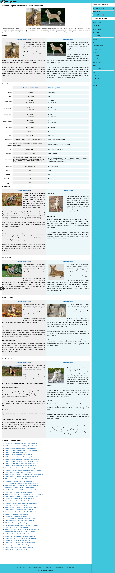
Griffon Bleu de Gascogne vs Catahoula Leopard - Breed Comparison (24, 474)
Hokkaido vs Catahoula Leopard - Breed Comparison (19, 487)
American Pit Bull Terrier (99, 69)
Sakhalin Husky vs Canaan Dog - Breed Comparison (19, 498)
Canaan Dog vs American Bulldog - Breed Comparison (20, 542)
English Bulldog (97, 29)
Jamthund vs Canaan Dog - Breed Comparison (18, 534)
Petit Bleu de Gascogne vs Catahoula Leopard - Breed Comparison (23, 490)
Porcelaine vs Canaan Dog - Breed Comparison (18, 516)
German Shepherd (98, 45)
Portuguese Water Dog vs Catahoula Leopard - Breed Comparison (23, 470)
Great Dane (96, 78)
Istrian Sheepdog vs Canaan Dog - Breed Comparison (20, 531)
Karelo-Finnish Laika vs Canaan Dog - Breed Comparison (21, 538)
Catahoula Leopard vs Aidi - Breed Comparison (18, 452)
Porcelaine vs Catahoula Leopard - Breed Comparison (20, 481)
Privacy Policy (21, 567)
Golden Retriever (97, 49)
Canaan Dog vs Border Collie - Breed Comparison (19, 545)
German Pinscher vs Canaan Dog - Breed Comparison (20, 501)
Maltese (95, 39)
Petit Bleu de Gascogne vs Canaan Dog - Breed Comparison (21, 525)
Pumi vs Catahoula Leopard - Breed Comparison (18, 492)
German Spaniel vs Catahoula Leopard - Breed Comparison (21, 476)
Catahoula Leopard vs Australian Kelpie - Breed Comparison (21, 461)
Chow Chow (96, 75)
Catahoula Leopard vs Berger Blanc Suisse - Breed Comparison (22, 459)
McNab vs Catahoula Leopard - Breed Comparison (19, 479)
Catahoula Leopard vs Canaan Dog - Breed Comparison (20, 465)
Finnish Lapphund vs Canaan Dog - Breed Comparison (20, 518)
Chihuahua (96, 55)
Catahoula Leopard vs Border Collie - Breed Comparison (20, 448)
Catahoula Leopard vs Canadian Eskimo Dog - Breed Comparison (23, 457)
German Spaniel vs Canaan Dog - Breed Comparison (19, 509)
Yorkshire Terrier (97, 26)
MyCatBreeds (70, 567)
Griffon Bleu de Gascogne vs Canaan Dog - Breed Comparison (22, 507)
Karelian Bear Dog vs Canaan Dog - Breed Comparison (20, 536)
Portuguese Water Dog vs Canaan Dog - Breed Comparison (21, 503)
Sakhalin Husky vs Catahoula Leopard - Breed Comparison (21, 443)
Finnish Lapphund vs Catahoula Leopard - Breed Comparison (22, 483)
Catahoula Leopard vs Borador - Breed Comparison (19, 454)
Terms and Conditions (35, 567)
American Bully (97, 62)
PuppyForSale (59, 567)
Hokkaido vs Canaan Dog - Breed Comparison (18, 523)
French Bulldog (97, 36)
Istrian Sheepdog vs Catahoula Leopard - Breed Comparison (21, 496)
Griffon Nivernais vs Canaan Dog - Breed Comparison (19, 520)
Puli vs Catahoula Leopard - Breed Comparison (18, 472)
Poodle (95, 82)
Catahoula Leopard (22, 39)
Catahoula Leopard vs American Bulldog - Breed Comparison (22, 446)
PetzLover (48, 567)
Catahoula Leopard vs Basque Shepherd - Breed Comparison (22, 463)
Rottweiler (95, 52)
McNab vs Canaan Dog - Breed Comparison (17, 514)
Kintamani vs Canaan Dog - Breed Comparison (18, 540)
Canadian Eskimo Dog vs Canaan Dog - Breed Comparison (21, 512)
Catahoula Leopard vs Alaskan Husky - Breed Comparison (21, 450)
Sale (29, 39)
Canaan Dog (66, 39)
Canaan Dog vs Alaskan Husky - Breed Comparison (19, 547)
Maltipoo (95, 85)
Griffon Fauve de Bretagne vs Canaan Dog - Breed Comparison (22, 529)
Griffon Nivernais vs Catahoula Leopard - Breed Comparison (21, 485)
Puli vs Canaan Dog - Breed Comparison (16, 505)
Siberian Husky (97, 22)
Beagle (95, 72)
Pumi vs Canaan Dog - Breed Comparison (16, 527)
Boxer (94, 65)
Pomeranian (96, 32)
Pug (94, 42)
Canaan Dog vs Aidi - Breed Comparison (16, 549)
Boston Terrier (96, 59)
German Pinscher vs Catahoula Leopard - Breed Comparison (21, 468)
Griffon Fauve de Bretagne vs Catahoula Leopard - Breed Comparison (24, 494)
